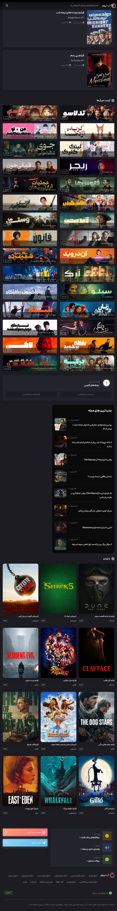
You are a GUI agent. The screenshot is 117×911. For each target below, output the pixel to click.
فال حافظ (59, 881)
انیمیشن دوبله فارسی (85, 394)
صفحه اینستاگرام (35, 832)
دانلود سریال (13, 875)
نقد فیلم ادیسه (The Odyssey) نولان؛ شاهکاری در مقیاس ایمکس (91, 495)
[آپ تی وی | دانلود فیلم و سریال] (109, 7)
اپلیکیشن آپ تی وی (57, 893)
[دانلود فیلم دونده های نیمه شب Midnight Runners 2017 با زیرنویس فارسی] (99, 27)
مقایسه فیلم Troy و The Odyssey (98, 460)
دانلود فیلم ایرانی (60, 875)
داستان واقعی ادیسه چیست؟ (100, 476)
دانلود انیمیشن (28, 875)
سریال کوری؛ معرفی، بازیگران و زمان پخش (95, 511)
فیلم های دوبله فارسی (31, 394)
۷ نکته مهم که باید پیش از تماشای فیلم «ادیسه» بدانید (92, 444)
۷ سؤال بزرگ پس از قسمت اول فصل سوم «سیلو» (92, 544)
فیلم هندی (71, 881)
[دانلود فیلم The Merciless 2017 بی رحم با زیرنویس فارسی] (99, 69)
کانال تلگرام (36, 843)
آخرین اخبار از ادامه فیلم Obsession (97, 527)
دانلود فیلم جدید (44, 875)
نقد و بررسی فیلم (46, 881)
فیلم (25, 881)
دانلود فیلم (93, 875)
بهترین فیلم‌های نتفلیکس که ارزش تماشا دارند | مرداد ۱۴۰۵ (92, 427)
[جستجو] (7, 5)
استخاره (33, 881)
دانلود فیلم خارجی (78, 875)
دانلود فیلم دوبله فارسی (88, 881)
